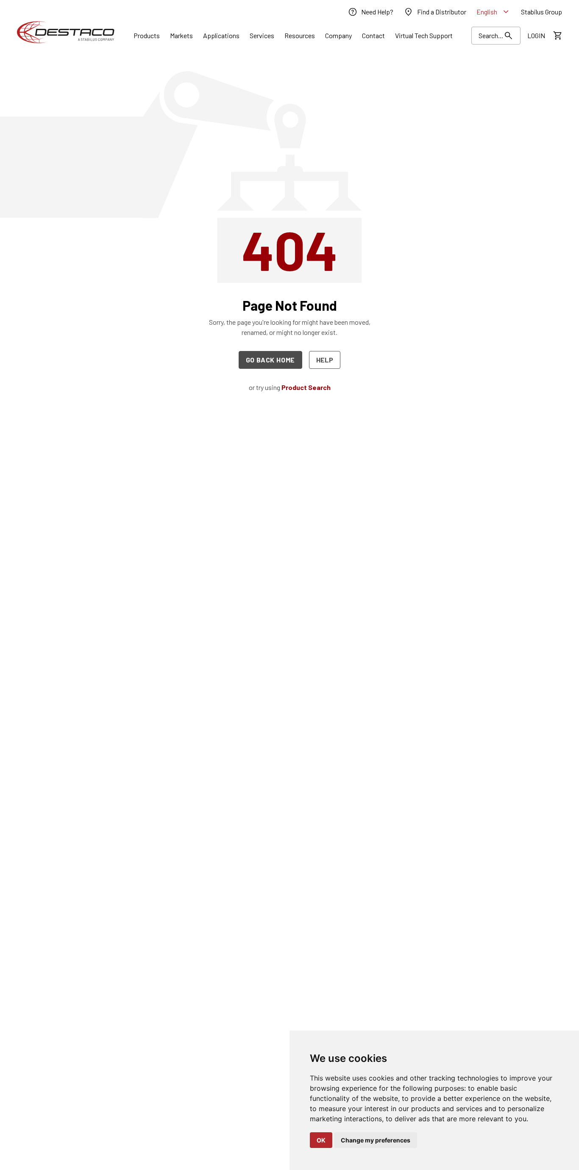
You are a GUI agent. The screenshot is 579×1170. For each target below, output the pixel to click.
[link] (370, 12)
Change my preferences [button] (375, 1140)
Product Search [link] (306, 387)
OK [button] (321, 1140)
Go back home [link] (270, 360)
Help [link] (324, 360)
